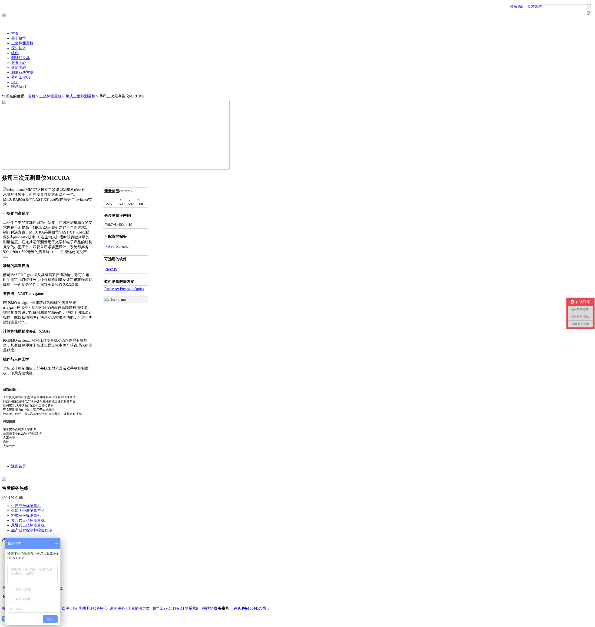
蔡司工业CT (21, 77)
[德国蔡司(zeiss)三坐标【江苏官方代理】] (4, 15)
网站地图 (209, 608)
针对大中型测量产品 (28, 511)
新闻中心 (18, 68)
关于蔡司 (18, 38)
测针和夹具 (20, 58)
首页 (15, 33)
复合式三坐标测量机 (28, 520)
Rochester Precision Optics (124, 289)
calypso (111, 269)
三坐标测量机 (22, 43)
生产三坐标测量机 (26, 506)
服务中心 (18, 63)
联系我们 (517, 6)
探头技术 (18, 48)
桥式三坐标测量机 (80, 96)
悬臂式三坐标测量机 (28, 525)
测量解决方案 (22, 72)
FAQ (15, 82)
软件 (15, 53)
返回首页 (18, 466)
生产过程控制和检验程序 (31, 530)
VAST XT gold (117, 246)
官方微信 (534, 6)
